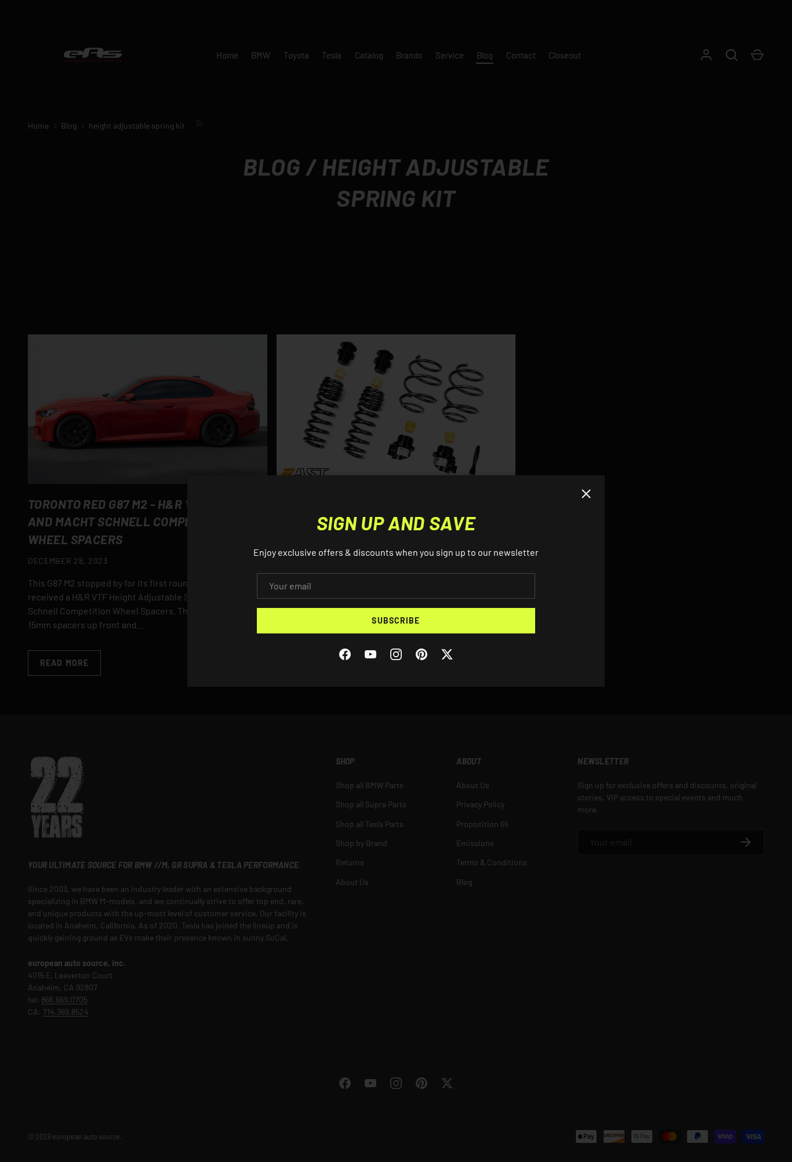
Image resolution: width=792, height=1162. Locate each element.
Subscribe (396, 620)
